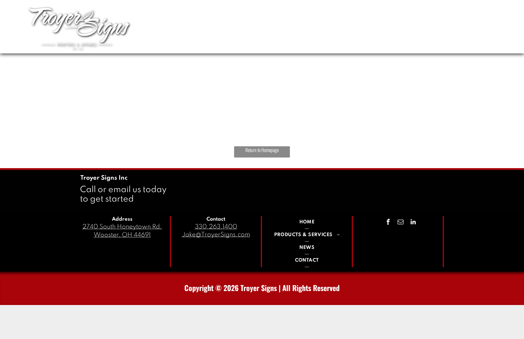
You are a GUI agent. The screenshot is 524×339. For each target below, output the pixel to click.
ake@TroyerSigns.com (217, 235)
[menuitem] (292, 25)
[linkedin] (413, 222)
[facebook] (388, 222)
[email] (400, 222)
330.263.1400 (216, 227)
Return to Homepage (262, 150)
